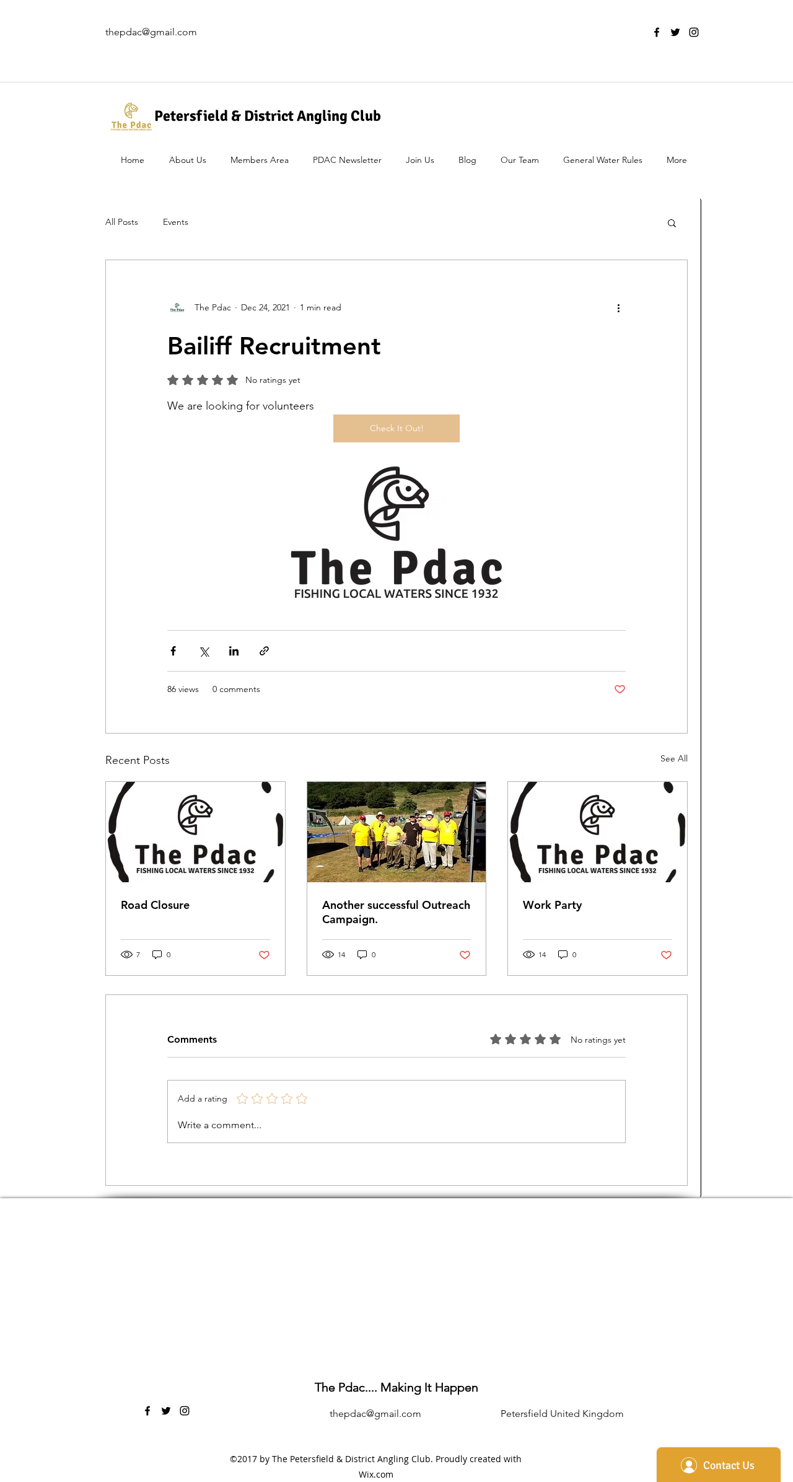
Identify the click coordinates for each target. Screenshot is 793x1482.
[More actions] (618, 307)
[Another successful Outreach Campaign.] (396, 832)
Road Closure (155, 905)
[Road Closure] (195, 832)
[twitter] (675, 32)
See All (674, 758)
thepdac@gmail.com (151, 32)
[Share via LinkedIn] (234, 651)
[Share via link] (264, 651)
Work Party (552, 905)
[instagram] (694, 32)
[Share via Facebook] (173, 651)
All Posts (121, 221)
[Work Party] (597, 832)
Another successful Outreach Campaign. (396, 912)
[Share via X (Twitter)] (203, 651)
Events (175, 221)
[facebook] (657, 32)
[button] (672, 222)
